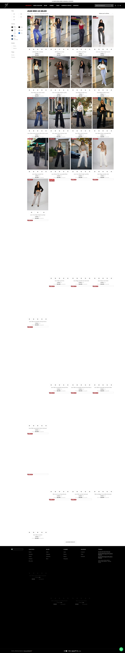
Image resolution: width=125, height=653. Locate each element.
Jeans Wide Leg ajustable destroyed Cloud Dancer (81, 387)
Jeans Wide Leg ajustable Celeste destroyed (38, 428)
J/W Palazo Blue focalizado (37, 51)
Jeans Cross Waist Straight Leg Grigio (37, 215)
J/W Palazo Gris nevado (59, 51)
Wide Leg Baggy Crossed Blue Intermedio (103, 494)
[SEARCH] (112, 5)
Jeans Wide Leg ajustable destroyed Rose (59, 387)
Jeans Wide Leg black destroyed (81, 494)
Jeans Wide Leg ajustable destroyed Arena (37, 321)
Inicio (28, 13)
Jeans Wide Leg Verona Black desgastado (37, 575)
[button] (121, 649)
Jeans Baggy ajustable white (103, 174)
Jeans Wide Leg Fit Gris (59, 280)
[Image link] (17, 597)
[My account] (115, 5)
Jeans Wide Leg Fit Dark (81, 51)
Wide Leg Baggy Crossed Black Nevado (59, 600)
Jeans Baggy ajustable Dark (37, 174)
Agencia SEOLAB (27, 651)
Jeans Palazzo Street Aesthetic (81, 133)
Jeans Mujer (36, 13)
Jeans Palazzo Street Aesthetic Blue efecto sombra (37, 133)
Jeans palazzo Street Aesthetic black (59, 133)
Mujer (32, 13)
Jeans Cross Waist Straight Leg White (81, 174)
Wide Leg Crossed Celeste (81, 600)
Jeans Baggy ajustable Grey (81, 92)
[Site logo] (6, 5)
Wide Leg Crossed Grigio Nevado (59, 494)
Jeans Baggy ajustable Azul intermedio (81, 280)
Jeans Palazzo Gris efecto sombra (38, 92)
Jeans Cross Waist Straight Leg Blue (59, 92)
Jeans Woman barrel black (103, 280)
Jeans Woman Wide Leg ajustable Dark (103, 133)
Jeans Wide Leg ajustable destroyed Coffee (103, 387)
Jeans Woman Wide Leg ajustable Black (59, 174)
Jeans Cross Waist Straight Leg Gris (103, 51)
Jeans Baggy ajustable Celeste (103, 92)
